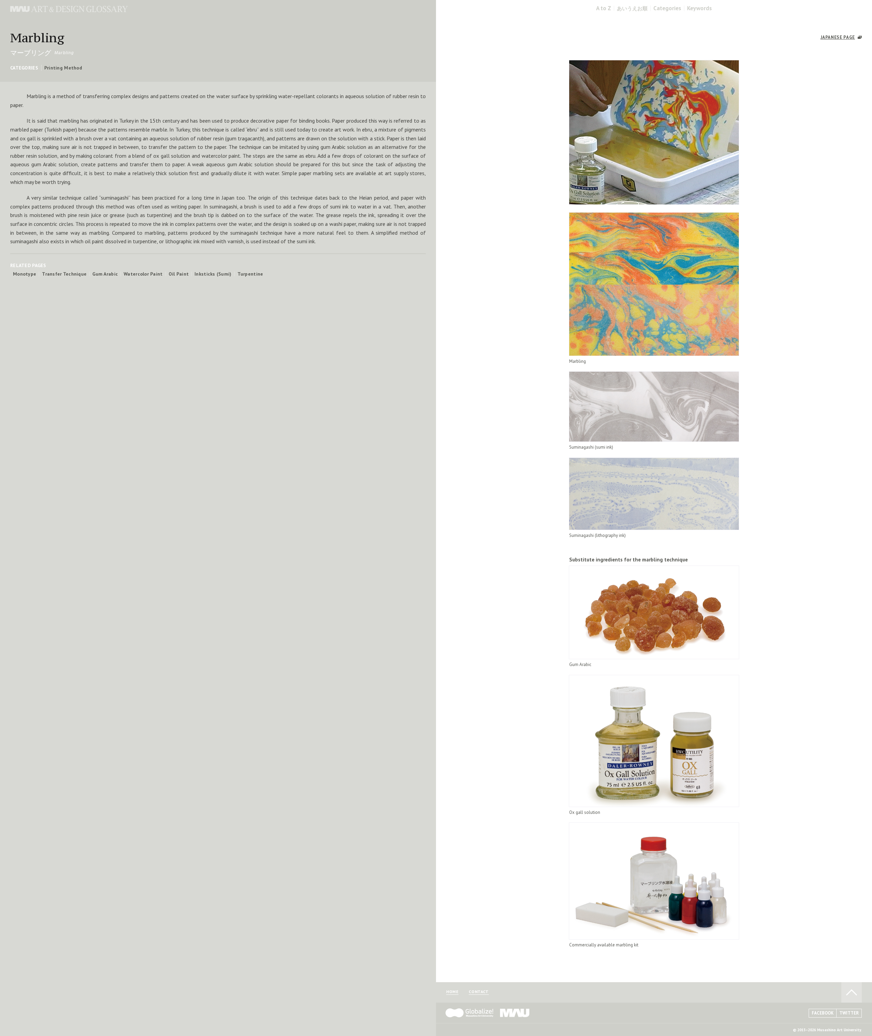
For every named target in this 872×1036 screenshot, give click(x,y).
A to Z (603, 8)
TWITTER (849, 1013)
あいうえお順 (632, 8)
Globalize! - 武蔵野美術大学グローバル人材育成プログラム (469, 1012)
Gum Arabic (105, 274)
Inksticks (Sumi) (212, 274)
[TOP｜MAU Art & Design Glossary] (69, 10)
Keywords (699, 8)
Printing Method (63, 68)
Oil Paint (179, 274)
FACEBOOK (823, 1013)
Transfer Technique (64, 274)
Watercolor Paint (143, 274)
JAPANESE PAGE (838, 37)
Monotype (24, 274)
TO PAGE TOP (851, 992)
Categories (667, 8)
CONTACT (478, 992)
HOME (452, 992)
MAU (515, 1012)
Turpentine (250, 274)
